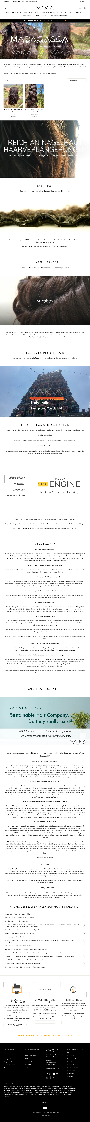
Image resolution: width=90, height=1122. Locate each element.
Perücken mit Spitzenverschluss (59, 16)
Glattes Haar (70, 1077)
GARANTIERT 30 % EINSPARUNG (73, 1022)
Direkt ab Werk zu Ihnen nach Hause (16, 1025)
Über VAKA (28, 1065)
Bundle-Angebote (72, 1062)
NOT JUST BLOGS (66, 12)
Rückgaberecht (8, 1062)
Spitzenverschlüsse (72, 1059)
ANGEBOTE (45, 16)
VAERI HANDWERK (31, 1)
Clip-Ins (69, 1053)
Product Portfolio (29, 1062)
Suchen (5, 1053)
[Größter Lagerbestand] (17, 989)
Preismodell (7, 1)
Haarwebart (70, 1056)
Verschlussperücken (72, 1068)
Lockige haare (71, 1071)
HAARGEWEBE (79, 12)
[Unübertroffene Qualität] (45, 989)
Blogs (26, 1068)
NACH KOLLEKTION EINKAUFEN (21, 12)
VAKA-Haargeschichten (18, 1)
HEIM (7, 12)
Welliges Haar (71, 1074)
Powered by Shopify (45, 1115)
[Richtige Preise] (73, 989)
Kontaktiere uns (8, 1056)
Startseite (44, 37)
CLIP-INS (36, 16)
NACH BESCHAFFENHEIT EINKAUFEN (46, 12)
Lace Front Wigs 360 (73, 1065)
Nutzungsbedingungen (10, 1059)
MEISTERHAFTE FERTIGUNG (45, 1022)
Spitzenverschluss (27, 16)
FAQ (5, 1068)
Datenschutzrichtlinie (9, 1065)
